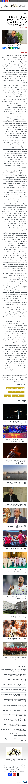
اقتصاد (23, 767)
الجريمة (5, 764)
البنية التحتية (9, 388)
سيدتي (17, 767)
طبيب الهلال (21, 771)
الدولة (16, 388)
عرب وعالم (13, 765)
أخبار (24, 13)
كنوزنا (7, 769)
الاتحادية (18, 764)
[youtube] (6, 1)
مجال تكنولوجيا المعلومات (16, 392)
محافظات (11, 767)
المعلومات (7, 396)
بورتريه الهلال (12, 771)
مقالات (5, 767)
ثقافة (4, 765)
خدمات (5, 771)
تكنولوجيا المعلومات (18, 396)
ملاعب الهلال (22, 765)
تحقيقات (12, 764)
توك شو (12, 769)
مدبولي (22, 388)
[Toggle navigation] (2, 7)
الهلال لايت (19, 769)
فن (8, 765)
